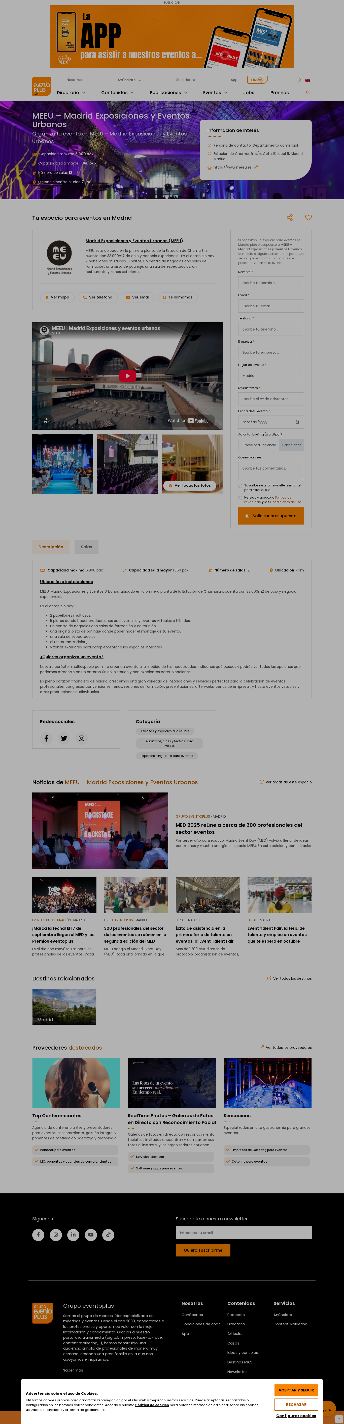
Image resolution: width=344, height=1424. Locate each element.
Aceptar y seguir (296, 1390)
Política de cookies (152, 1405)
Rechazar (296, 1404)
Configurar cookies (296, 1415)
